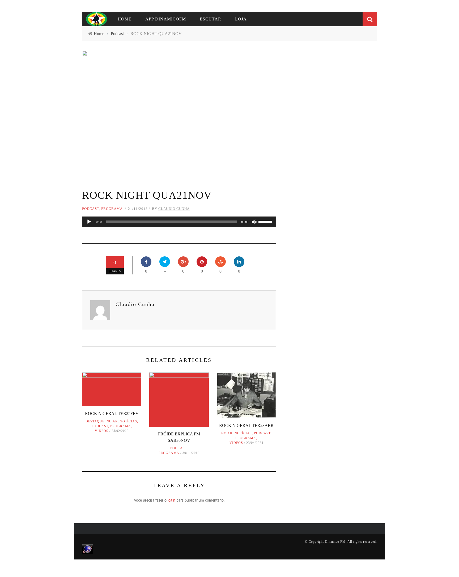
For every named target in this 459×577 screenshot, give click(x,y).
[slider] (265, 221)
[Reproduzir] (89, 221)
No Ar (112, 421)
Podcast (90, 209)
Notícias (128, 421)
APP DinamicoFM (165, 19)
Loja (241, 19)
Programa (112, 209)
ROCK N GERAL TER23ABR (246, 425)
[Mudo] (254, 221)
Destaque (95, 421)
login (171, 500)
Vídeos (101, 431)
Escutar (210, 19)
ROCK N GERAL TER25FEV (112, 413)
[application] (179, 222)
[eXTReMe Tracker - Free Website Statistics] (87, 548)
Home (124, 19)
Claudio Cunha (174, 209)
